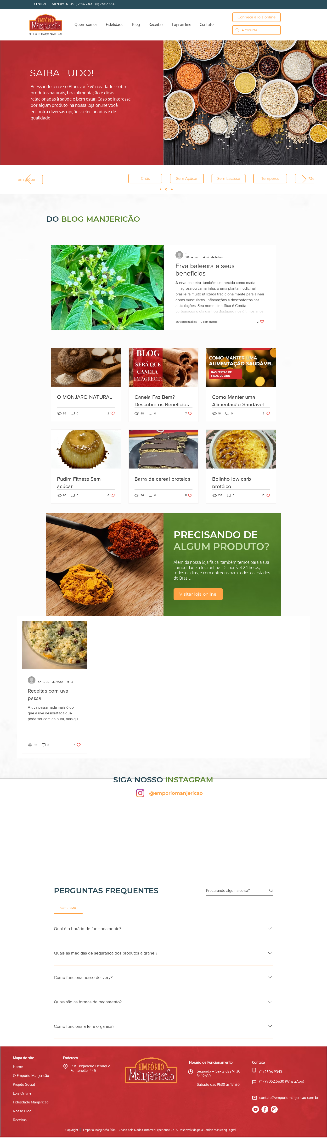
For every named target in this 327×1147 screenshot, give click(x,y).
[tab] (68, 907)
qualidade (40, 117)
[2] (172, 189)
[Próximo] (304, 180)
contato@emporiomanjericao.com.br (288, 1097)
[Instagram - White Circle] (274, 1109)
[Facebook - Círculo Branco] (264, 1109)
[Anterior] (28, 180)
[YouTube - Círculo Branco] (255, 1109)
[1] (160, 189)
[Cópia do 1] (166, 189)
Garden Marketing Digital (219, 1130)
